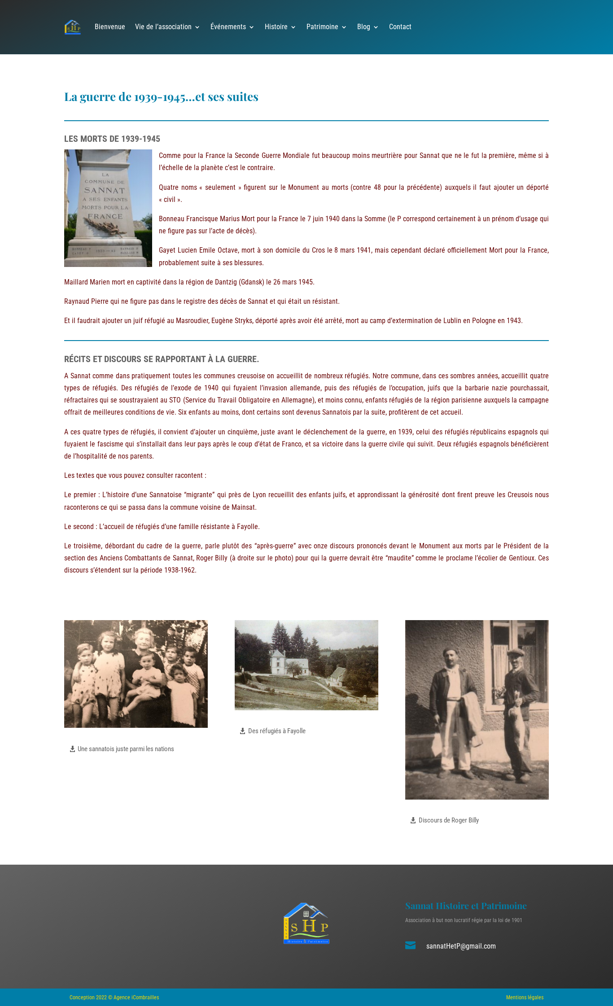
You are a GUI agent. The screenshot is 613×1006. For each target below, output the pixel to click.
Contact (400, 26)
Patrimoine (322, 26)
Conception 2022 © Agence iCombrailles (114, 997)
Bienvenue (110, 26)
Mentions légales (524, 997)
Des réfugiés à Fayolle (277, 731)
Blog (363, 26)
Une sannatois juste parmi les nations (126, 749)
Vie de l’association (163, 26)
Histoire (276, 26)
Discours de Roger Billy (449, 820)
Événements (228, 26)
